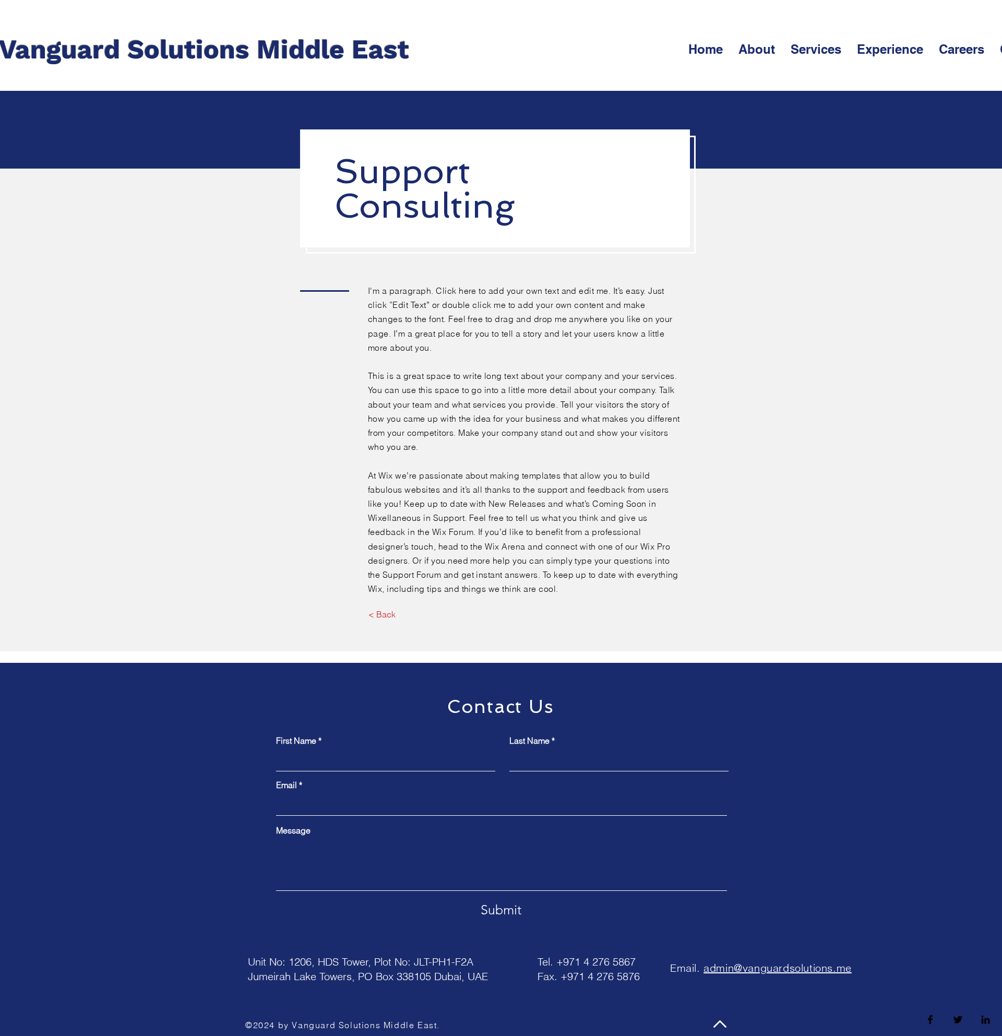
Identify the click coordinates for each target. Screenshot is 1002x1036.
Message (293, 830)
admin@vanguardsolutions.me (777, 967)
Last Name (529, 740)
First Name (296, 740)
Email (286, 785)
